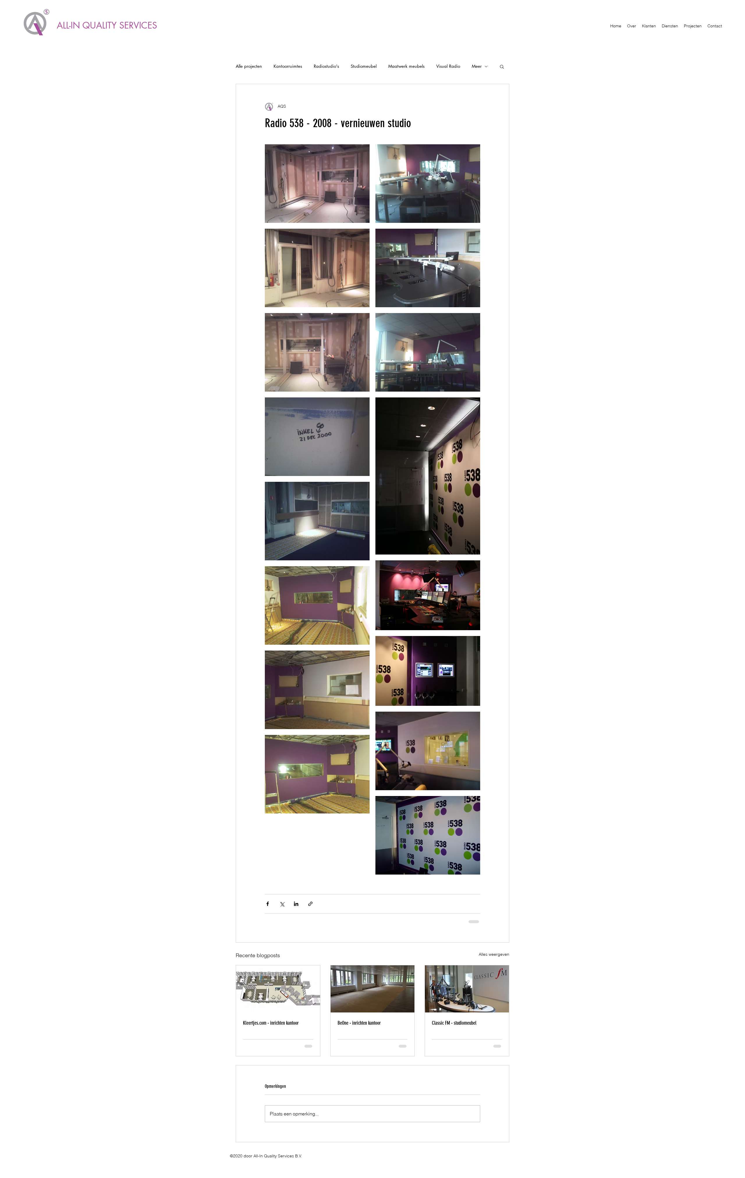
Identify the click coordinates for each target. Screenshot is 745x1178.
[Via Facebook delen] (267, 904)
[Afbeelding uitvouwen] (317, 183)
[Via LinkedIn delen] (296, 904)
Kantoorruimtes (288, 66)
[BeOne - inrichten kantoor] (373, 988)
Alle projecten (249, 66)
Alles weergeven (494, 953)
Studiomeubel (364, 66)
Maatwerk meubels (406, 66)
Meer (477, 66)
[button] (502, 66)
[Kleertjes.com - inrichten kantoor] (278, 988)
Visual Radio (448, 66)
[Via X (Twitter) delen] (282, 904)
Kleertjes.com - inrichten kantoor (271, 1022)
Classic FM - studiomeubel (454, 1022)
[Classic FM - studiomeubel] (467, 988)
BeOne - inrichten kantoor (359, 1022)
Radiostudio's (326, 66)
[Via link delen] (310, 904)
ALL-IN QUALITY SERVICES (107, 25)
